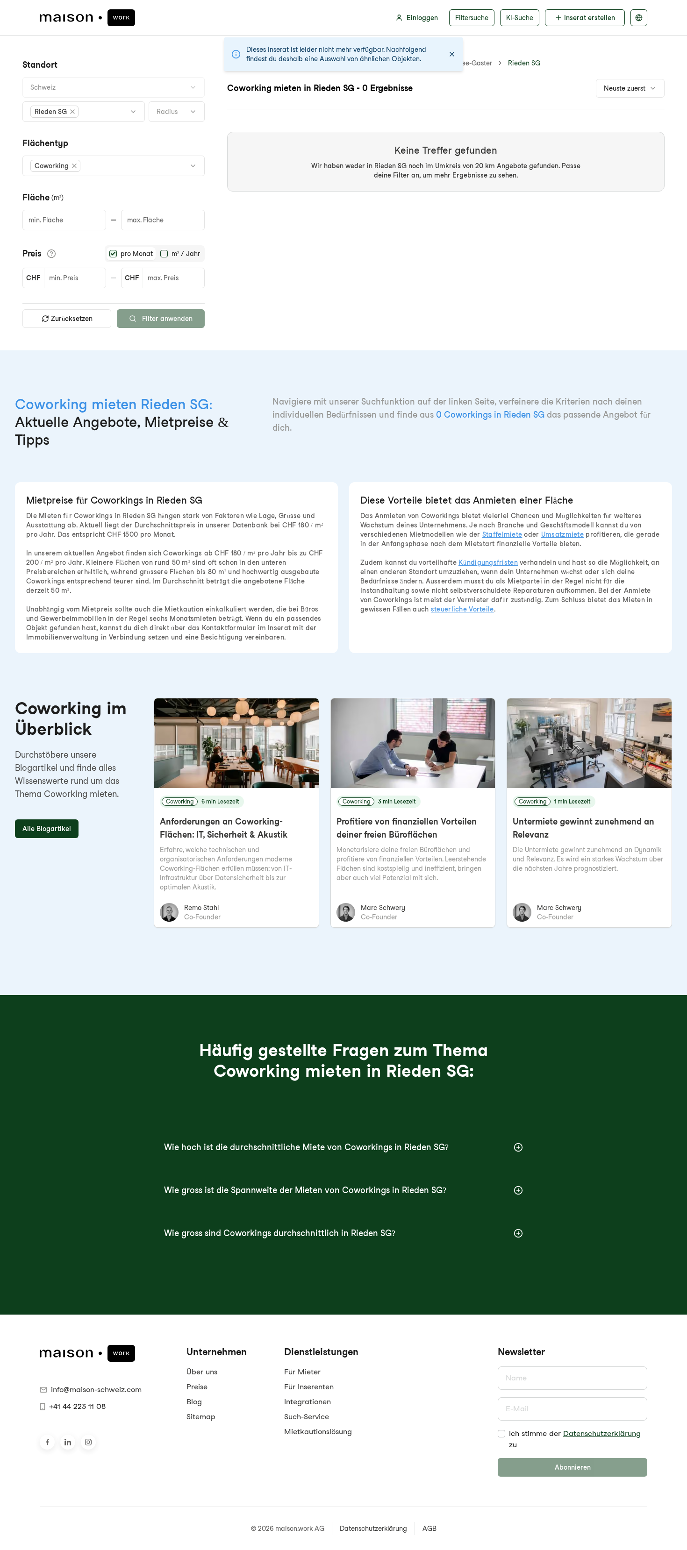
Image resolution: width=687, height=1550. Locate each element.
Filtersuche (471, 17)
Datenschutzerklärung (602, 1433)
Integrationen (307, 1401)
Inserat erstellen (589, 17)
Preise (197, 1386)
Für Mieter (302, 1371)
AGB (429, 1528)
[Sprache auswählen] (638, 17)
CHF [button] (33, 278)
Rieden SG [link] (524, 63)
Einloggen (422, 17)
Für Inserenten (309, 1386)
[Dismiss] (452, 54)
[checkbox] (501, 1433)
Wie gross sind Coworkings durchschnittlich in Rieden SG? (279, 1233)
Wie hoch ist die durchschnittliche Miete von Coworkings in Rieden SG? (306, 1147)
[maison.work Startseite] (87, 17)
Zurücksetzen (72, 318)
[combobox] (113, 87)
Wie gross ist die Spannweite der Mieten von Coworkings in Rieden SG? (305, 1190)
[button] (54, 112)
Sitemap (200, 1416)
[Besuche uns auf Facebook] (47, 1442)
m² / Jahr (186, 253)
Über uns (201, 1371)
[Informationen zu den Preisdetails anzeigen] (51, 253)
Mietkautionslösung (318, 1431)
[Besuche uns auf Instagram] (88, 1442)
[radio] (113, 253)
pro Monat (137, 253)
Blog (194, 1401)
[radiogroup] (155, 253)
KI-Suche (519, 17)
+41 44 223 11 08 (77, 1406)
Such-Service (306, 1416)
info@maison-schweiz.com (96, 1389)
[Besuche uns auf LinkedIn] (67, 1442)
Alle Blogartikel (46, 828)
